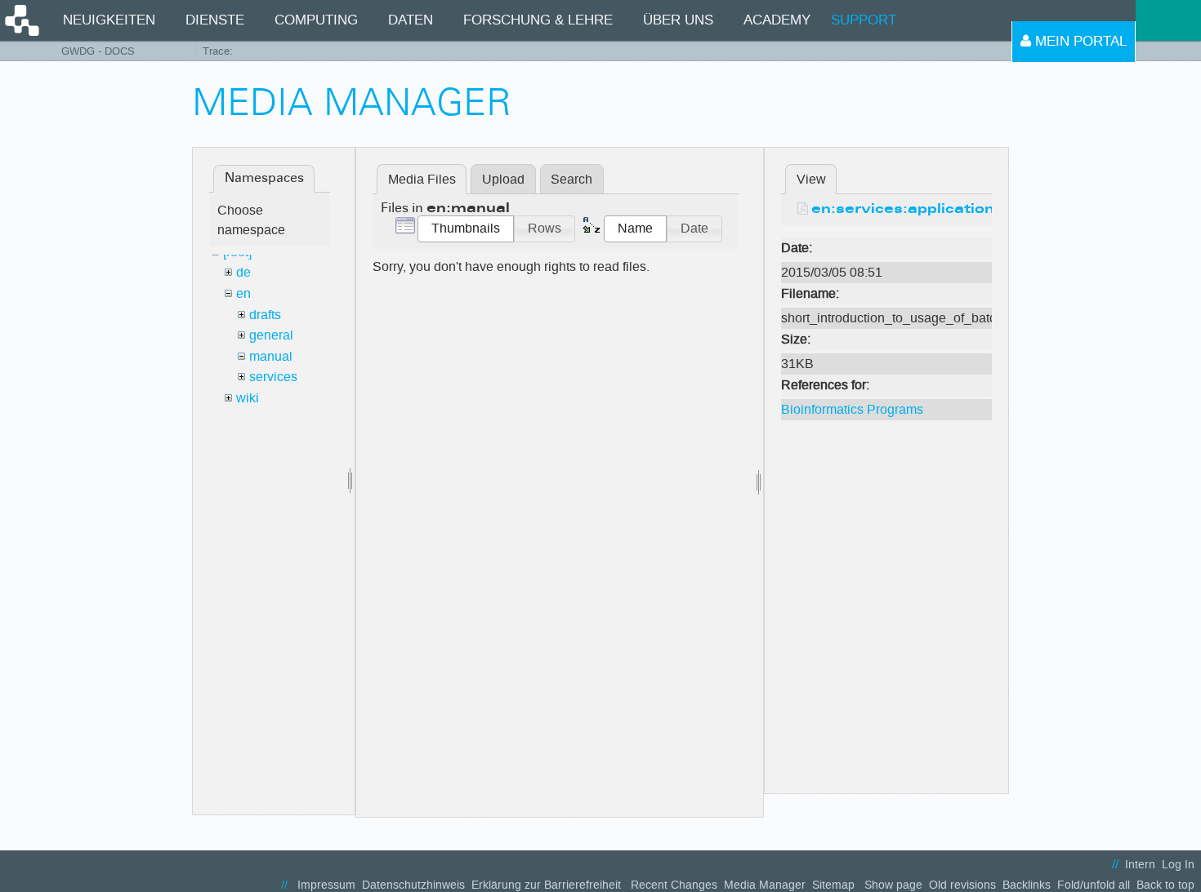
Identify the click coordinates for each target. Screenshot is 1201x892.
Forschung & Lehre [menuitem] (538, 20)
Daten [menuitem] (410, 20)
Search (571, 179)
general (271, 335)
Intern (1140, 865)
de (243, 272)
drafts (265, 315)
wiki (247, 398)
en (243, 293)
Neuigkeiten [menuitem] (109, 20)
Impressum (326, 885)
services (273, 377)
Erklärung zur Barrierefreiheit (546, 885)
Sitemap (833, 885)
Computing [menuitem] (316, 20)
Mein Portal (1079, 41)
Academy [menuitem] (776, 20)
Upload (503, 179)
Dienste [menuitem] (214, 20)
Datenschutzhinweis (413, 885)
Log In (1178, 865)
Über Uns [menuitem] (678, 20)
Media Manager (765, 885)
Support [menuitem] (863, 20)
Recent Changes (674, 885)
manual (270, 356)
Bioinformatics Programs (852, 409)
